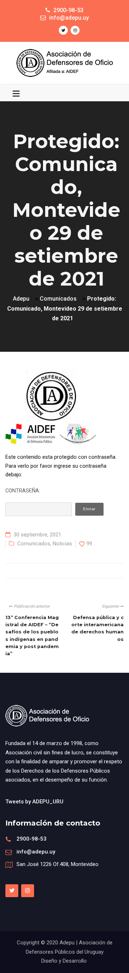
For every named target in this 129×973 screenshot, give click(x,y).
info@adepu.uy (35, 851)
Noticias (62, 543)
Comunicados (33, 543)
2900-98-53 (31, 839)
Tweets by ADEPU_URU (34, 801)
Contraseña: (22, 491)
